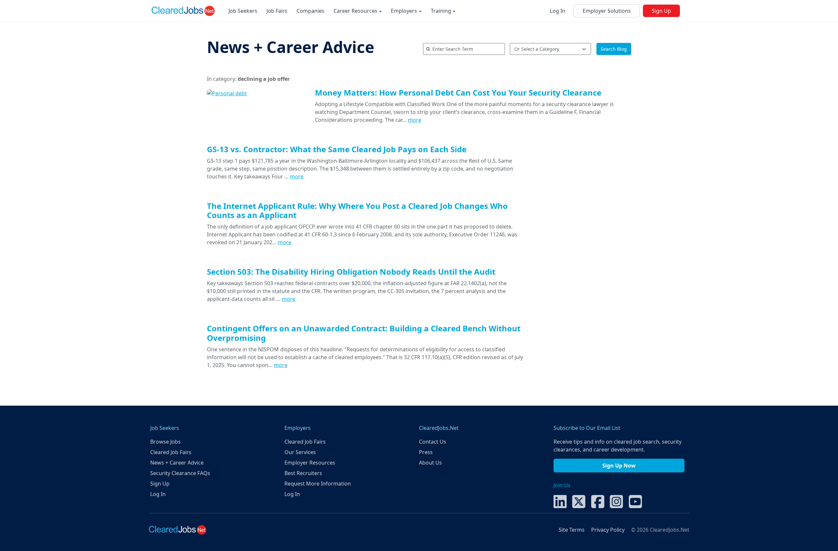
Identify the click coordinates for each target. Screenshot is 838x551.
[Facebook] (597, 501)
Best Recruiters (303, 473)
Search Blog (614, 49)
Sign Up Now (619, 465)
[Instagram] (616, 501)
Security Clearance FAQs (180, 473)
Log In (557, 10)
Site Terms (572, 529)
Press (426, 452)
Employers (404, 10)
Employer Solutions (607, 10)
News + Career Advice (290, 47)
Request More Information (317, 483)
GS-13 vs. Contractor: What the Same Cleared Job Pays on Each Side (336, 149)
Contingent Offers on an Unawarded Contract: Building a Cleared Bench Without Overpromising (363, 333)
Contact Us (432, 441)
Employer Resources (309, 462)
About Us (430, 462)
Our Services (300, 452)
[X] (578, 501)
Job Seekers (242, 10)
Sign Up (661, 10)
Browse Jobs (165, 441)
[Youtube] (635, 501)
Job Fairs (276, 10)
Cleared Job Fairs (170, 452)
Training (441, 10)
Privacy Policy (608, 529)
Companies (310, 10)
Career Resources (356, 10)
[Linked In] (560, 501)
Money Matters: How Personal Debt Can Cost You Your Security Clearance (458, 92)
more (414, 119)
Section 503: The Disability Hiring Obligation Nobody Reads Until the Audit (351, 271)
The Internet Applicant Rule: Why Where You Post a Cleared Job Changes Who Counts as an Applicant (357, 210)
